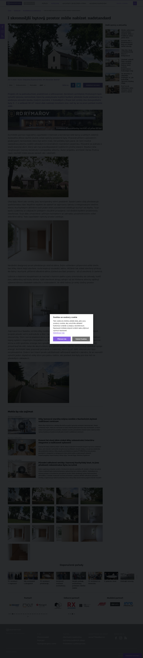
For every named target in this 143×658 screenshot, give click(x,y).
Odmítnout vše (59, 333)
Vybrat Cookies (81, 339)
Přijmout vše (61, 339)
